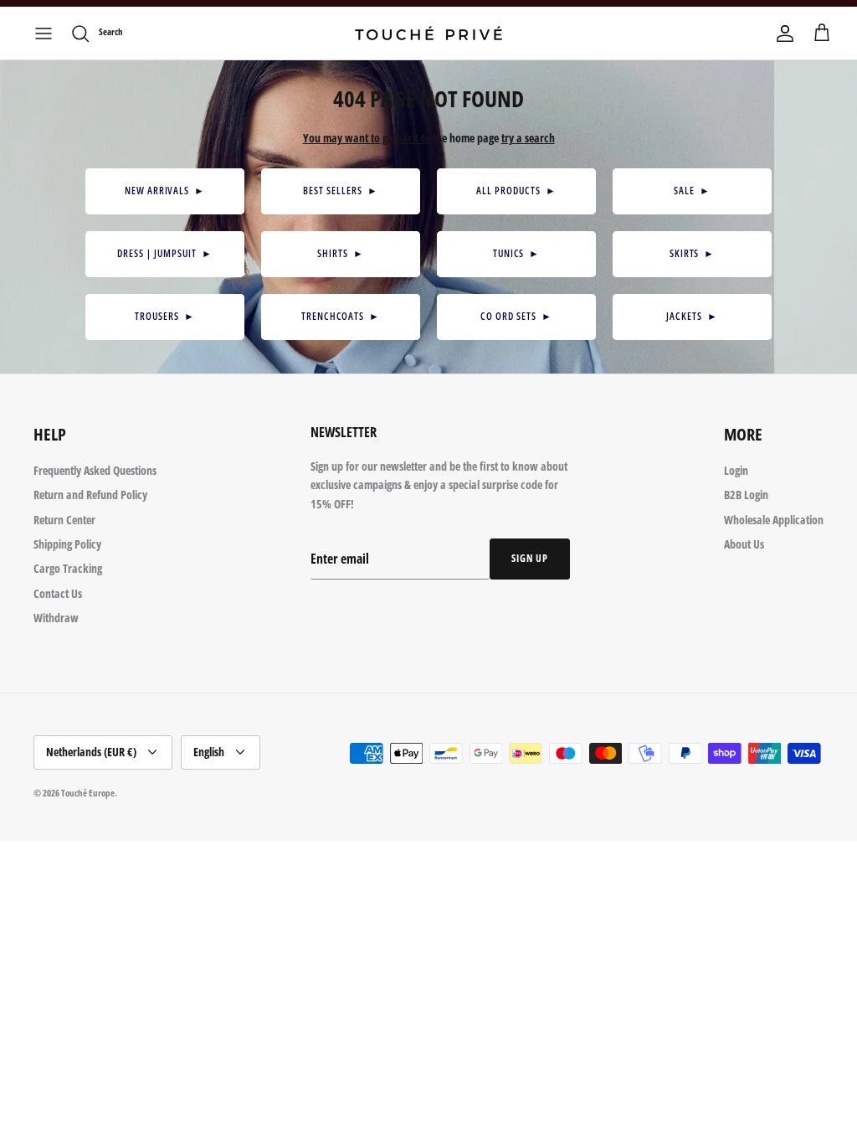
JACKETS (692, 316)
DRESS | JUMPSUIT (164, 253)
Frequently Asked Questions (95, 470)
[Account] (785, 33)
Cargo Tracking (67, 568)
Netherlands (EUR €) (91, 752)
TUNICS (517, 253)
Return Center (64, 520)
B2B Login (746, 494)
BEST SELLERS (340, 190)
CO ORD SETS (516, 316)
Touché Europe (88, 792)
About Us (744, 544)
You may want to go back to (366, 138)
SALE (692, 190)
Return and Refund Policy (90, 494)
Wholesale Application (774, 520)
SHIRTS (340, 253)
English (208, 752)
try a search (528, 138)
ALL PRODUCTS (516, 190)
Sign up (529, 558)
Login (736, 470)
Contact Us (57, 593)
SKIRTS (693, 253)
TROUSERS (165, 316)
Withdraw (56, 618)
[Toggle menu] (43, 33)
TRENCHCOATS (340, 316)
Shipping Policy (67, 544)
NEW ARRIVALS (165, 190)
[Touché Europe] (428, 33)
